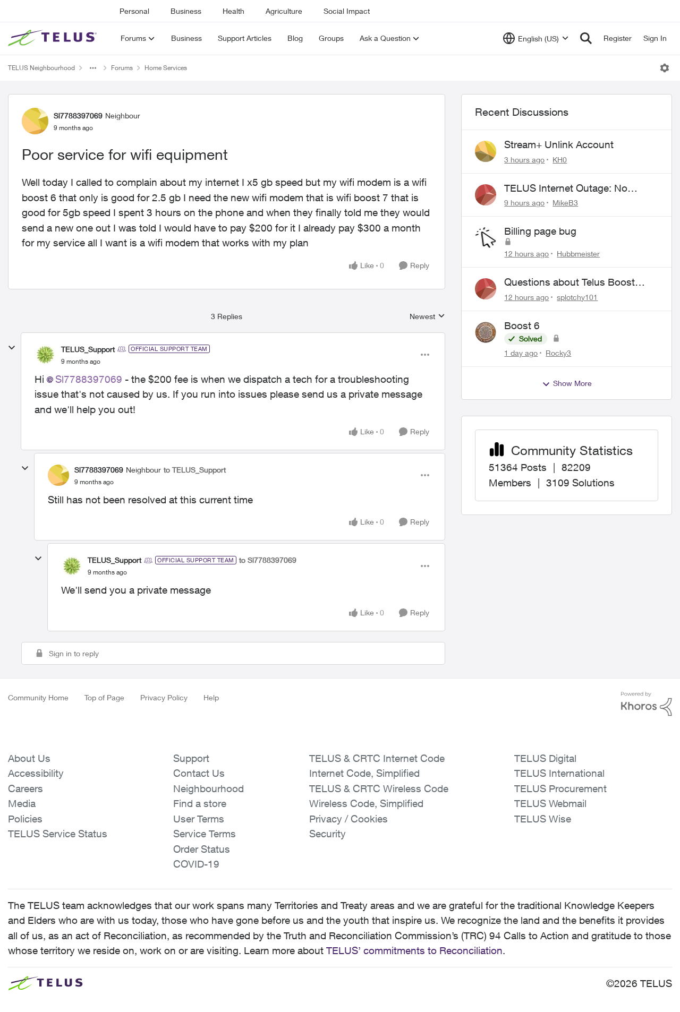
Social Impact (347, 10)
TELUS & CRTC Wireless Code (378, 788)
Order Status (201, 849)
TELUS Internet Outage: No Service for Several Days (565, 188)
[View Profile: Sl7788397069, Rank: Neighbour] (35, 121)
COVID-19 (196, 864)
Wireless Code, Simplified (366, 803)
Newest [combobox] (427, 317)
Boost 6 (522, 325)
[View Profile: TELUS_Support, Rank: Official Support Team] (45, 354)
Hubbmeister (578, 253)
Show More (572, 383)
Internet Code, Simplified (364, 773)
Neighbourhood (208, 788)
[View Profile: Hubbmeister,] (485, 237)
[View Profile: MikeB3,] (485, 194)
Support (191, 758)
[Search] (586, 38)
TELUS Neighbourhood (41, 68)
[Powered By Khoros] (646, 704)
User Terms (198, 819)
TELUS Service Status (57, 833)
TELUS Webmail (550, 803)
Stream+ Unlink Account (559, 144)
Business (186, 10)
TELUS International (559, 773)
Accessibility (36, 773)
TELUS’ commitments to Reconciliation (414, 950)
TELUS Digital (545, 758)
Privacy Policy (164, 697)
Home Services (165, 68)
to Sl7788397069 (267, 559)
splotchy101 (577, 297)
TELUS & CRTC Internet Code (377, 758)
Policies (25, 819)
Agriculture (284, 10)
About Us (29, 758)
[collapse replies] (11, 347)
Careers (25, 788)
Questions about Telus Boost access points (569, 282)
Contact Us (199, 773)
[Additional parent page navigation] (93, 68)
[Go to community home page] (53, 38)
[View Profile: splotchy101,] (485, 288)
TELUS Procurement (560, 788)
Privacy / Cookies (348, 819)
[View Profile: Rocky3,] (485, 332)
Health (233, 10)
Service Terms (204, 833)
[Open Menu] (664, 68)
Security (327, 833)
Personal (134, 10)
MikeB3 (565, 202)
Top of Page (104, 697)
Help (211, 697)
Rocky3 (558, 352)
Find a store (199, 803)
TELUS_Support (88, 349)
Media (22, 803)
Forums (122, 68)
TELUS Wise (542, 819)
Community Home (38, 697)
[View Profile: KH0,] (485, 151)
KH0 (559, 159)
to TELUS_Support (195, 469)
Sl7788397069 (78, 115)
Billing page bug (540, 231)
